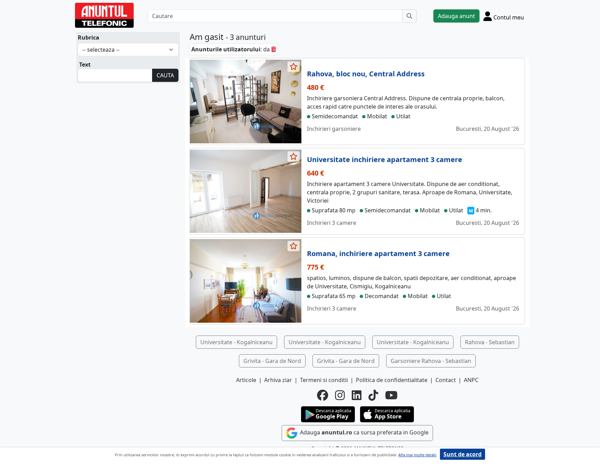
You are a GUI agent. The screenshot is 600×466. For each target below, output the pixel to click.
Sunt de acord (462, 454)
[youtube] (391, 395)
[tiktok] (373, 395)
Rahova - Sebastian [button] (490, 342)
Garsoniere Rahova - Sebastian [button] (431, 361)
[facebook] (322, 395)
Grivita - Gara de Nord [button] (272, 361)
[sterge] (273, 49)
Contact (445, 380)
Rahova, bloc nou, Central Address (366, 73)
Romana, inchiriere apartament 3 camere (378, 253)
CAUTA (165, 75)
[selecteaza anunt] (294, 66)
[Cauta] (409, 16)
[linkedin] (356, 395)
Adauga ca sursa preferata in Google (363, 433)
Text (85, 64)
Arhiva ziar (278, 380)
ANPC (471, 380)
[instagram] (340, 395)
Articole (246, 380)
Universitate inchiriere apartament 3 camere (384, 159)
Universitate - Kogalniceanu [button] (236, 342)
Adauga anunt (456, 16)
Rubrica (88, 37)
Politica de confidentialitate (391, 380)
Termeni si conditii (324, 380)
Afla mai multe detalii (417, 454)
